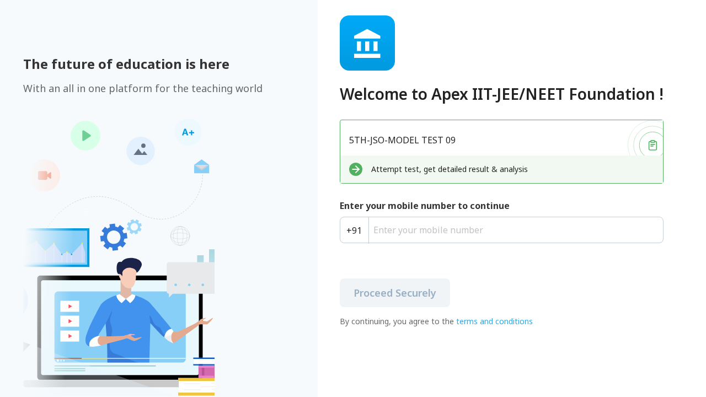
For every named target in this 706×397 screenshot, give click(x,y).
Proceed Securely (395, 292)
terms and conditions (494, 321)
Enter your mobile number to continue (425, 206)
